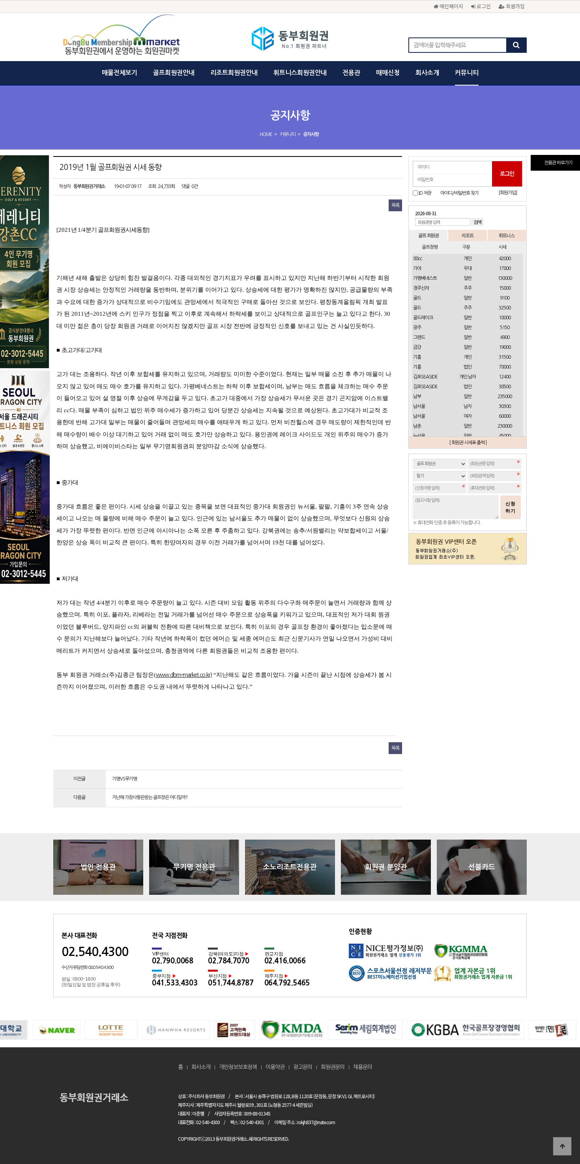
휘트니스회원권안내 (300, 73)
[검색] (516, 45)
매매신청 (388, 73)
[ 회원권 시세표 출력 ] (467, 442)
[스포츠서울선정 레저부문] (391, 976)
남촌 (417, 426)
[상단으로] (562, 1146)
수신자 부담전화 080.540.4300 (87, 967)
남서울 (419, 406)
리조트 (467, 235)
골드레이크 (423, 317)
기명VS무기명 (124, 779)
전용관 (351, 73)
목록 (395, 205)
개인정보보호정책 (238, 1067)
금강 (417, 347)
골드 (417, 298)
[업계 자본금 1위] (476, 976)
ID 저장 (425, 193)
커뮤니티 (467, 73)
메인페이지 (450, 6)
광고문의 (302, 1067)
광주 (417, 327)
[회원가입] (507, 192)
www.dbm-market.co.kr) (184, 675)
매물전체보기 (119, 73)
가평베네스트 (425, 278)
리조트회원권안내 (234, 73)
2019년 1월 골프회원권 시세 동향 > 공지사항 (290, 39)
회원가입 (514, 6)
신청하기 (510, 507)
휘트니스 (507, 235)
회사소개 (427, 73)
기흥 (417, 357)
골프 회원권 (428, 235)
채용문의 (362, 1067)
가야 (417, 268)
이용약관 (275, 1067)
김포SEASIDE (425, 376)
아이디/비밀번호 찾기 (459, 193)
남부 (417, 396)
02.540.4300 (95, 951)
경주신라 (421, 288)
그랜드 (419, 337)
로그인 (483, 6)
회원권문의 (332, 1067)
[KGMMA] (476, 954)
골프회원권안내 (174, 73)
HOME (266, 134)
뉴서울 (419, 436)
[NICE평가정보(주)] (391, 954)
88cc (417, 258)
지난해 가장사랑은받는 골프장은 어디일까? (149, 797)
